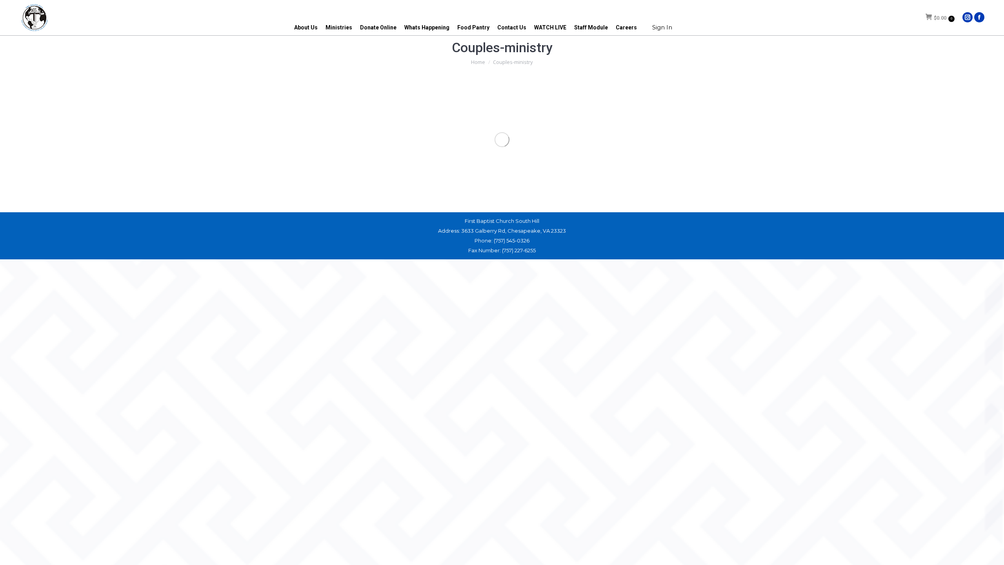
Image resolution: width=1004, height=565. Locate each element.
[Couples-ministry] (502, 139)
